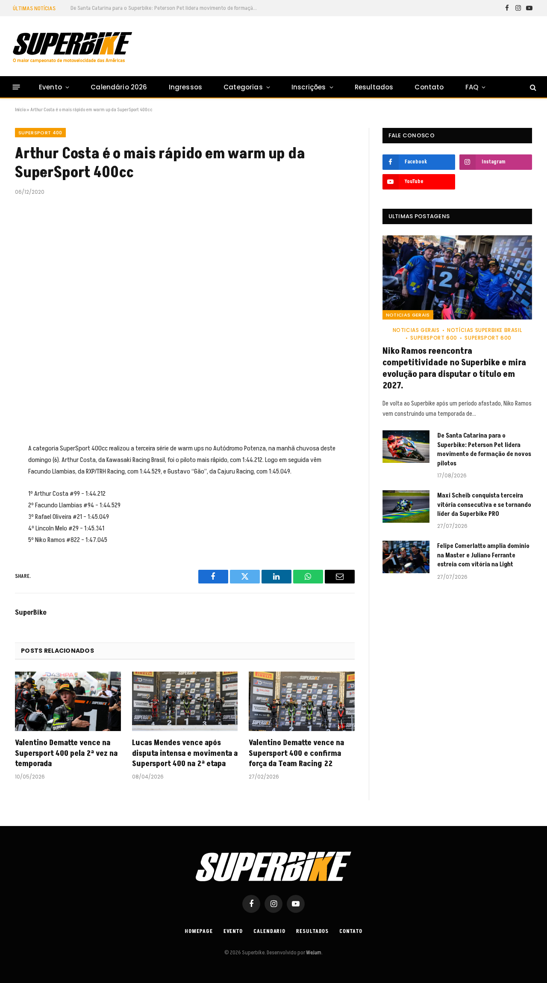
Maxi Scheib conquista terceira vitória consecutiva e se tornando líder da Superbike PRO (484, 504)
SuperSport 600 (433, 337)
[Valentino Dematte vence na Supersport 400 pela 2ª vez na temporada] (68, 701)
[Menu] (16, 87)
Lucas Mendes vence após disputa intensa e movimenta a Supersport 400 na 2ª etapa (185, 753)
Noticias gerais (408, 314)
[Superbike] (72, 47)
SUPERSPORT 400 (40, 132)
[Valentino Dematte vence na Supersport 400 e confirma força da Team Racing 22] (302, 701)
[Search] (532, 87)
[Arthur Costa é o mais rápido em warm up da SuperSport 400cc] (185, 318)
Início (20, 109)
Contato (429, 87)
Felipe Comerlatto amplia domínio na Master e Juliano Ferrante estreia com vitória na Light (483, 555)
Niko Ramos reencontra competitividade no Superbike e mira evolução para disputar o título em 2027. (454, 369)
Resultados (374, 87)
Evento (50, 87)
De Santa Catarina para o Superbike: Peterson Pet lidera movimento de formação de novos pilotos (167, 8)
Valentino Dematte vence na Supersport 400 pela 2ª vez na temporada (66, 753)
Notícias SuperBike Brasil (484, 330)
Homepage (198, 931)
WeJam (313, 952)
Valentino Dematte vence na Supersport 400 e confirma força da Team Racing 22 (296, 753)
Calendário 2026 (119, 87)
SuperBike (31, 612)
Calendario (269, 931)
